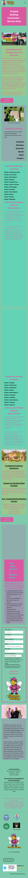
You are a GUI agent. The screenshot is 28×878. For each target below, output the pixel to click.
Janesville (20, 148)
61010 (9, 806)
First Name (8, 629)
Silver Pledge (7, 71)
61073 (21, 804)
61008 (20, 807)
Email (7, 644)
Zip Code (8, 649)
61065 (22, 806)
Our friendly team (19, 473)
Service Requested (10, 653)
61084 (18, 806)
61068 (12, 807)
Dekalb (21, 152)
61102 (13, 804)
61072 (5, 806)
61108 (9, 802)
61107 (6, 802)
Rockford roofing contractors (12, 437)
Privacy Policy (9, 860)
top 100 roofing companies (13, 730)
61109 (13, 802)
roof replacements (19, 215)
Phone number (9, 639)
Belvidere (20, 145)
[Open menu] (25, 3)
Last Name (8, 634)
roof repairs (10, 217)
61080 (13, 806)
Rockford (20, 142)
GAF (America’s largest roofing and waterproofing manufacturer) (14, 60)
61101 (6, 804)
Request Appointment (7, 100)
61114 (17, 804)
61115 (21, 802)
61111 (16, 807)
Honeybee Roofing (18, 235)
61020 (8, 807)
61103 (18, 802)
